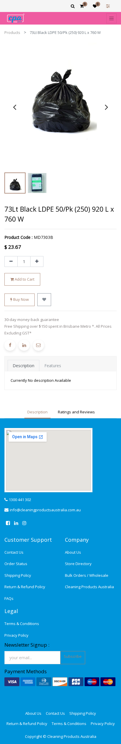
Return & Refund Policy (24, 586)
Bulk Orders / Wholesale (86, 575)
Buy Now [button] (20, 299)
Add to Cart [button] (24, 279)
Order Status (15, 563)
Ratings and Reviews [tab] (76, 412)
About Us (73, 552)
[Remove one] (11, 261)
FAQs (9, 598)
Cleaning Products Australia (89, 586)
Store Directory (78, 563)
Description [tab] (23, 365)
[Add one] (36, 261)
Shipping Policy (17, 575)
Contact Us (13, 552)
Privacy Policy (16, 635)
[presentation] (14, 107)
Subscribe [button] (73, 656)
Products (12, 32)
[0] (82, 6)
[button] (44, 299)
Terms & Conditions (21, 623)
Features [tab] (52, 365)
